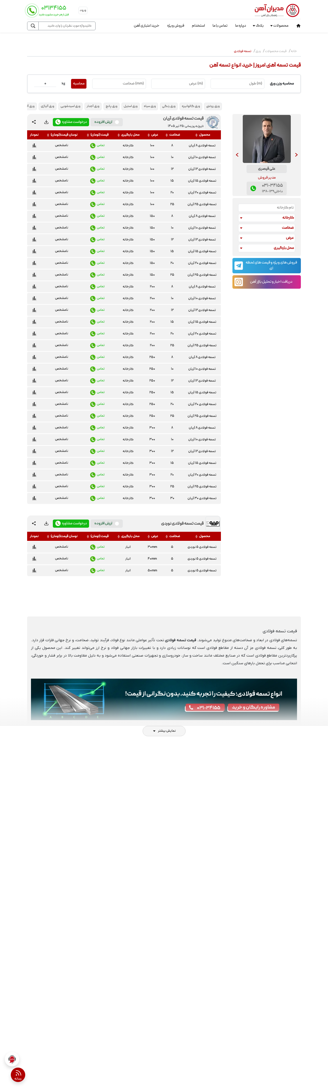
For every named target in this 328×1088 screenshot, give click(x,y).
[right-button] (296, 155)
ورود (83, 10)
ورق (258, 51)
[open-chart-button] (34, 145)
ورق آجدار (93, 106)
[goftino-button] (12, 1059)
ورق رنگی (169, 106)
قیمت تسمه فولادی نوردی (182, 524)
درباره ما (240, 26)
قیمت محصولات (276, 51)
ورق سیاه (150, 106)
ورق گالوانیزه (191, 106)
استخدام (198, 26)
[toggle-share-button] (34, 122)
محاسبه (79, 83)
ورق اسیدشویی (70, 106)
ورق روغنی (213, 106)
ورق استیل (131, 106)
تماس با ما (220, 26)
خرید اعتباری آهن (146, 26)
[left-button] (237, 155)
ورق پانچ (111, 106)
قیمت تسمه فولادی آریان (183, 119)
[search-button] (33, 26)
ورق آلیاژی (47, 106)
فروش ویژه (175, 26)
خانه (294, 51)
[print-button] (46, 122)
